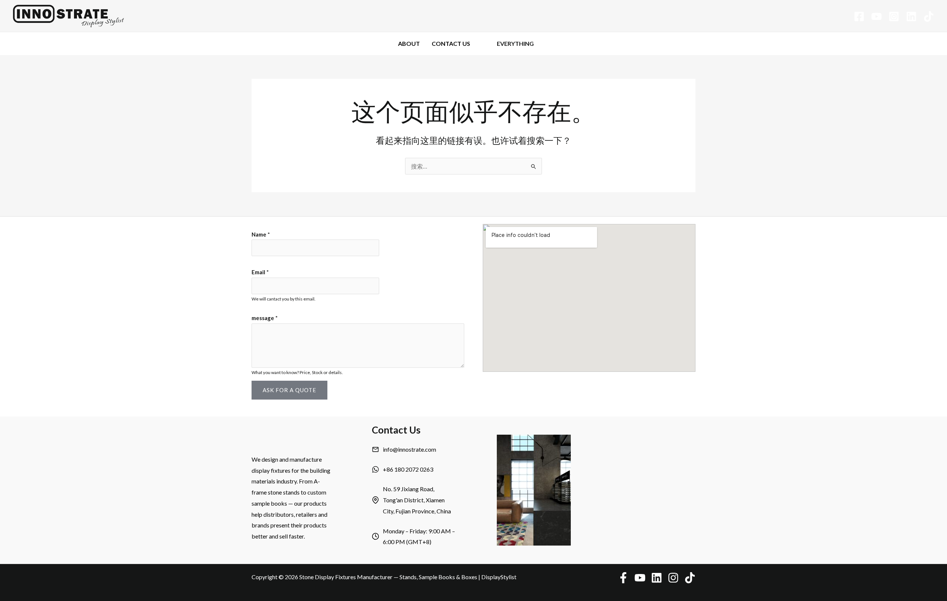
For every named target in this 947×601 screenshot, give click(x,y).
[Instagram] (894, 16)
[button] (551, 43)
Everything (515, 43)
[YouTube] (640, 577)
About (409, 43)
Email (260, 272)
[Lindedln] (911, 16)
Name (261, 234)
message (265, 318)
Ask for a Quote (289, 390)
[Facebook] (859, 16)
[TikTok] (928, 16)
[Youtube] (876, 16)
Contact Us (451, 43)
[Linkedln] (656, 577)
